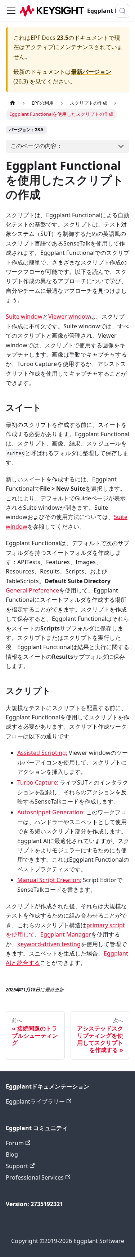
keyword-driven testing (49, 944)
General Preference (32, 590)
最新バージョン (91, 72)
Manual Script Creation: (49, 880)
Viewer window (69, 316)
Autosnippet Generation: (51, 812)
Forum (15, 1143)
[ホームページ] (12, 103)
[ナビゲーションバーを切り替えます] (11, 10)
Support (17, 1166)
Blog (12, 1154)
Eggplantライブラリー (35, 1101)
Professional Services (35, 1177)
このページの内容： (36, 146)
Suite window (24, 316)
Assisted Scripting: (42, 753)
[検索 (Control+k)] (122, 11)
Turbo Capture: (37, 782)
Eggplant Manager (65, 934)
